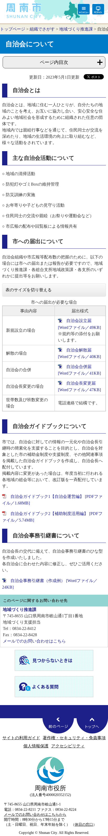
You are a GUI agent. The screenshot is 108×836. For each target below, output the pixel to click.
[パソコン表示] (98, 9)
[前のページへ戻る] (58, 725)
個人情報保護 (35, 746)
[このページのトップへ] (92, 725)
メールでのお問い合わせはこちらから (35, 814)
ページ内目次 (54, 62)
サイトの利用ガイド (21, 738)
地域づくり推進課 (76, 29)
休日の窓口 (84, 824)
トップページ (12, 29)
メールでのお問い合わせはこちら (34, 641)
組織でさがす (42, 29)
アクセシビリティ (68, 746)
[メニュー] (84, 9)
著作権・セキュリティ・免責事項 (74, 738)
